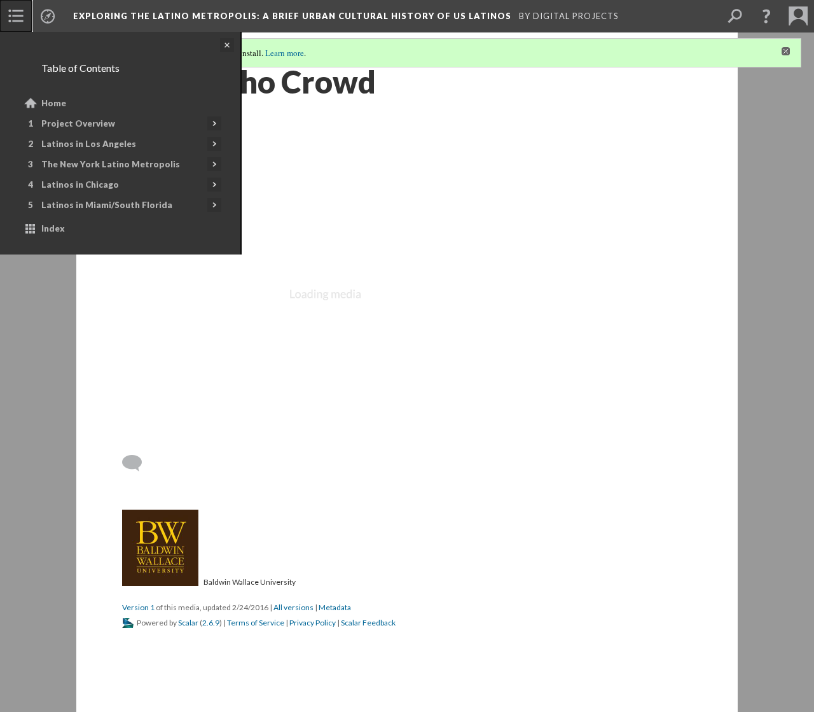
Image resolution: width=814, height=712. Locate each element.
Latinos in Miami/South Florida (106, 205)
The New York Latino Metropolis (110, 164)
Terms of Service (255, 622)
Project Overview (78, 123)
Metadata (335, 607)
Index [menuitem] (53, 228)
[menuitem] (16, 16)
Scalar (188, 622)
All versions (293, 607)
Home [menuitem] (53, 103)
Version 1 (138, 607)
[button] (766, 16)
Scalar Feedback (368, 622)
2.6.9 (210, 622)
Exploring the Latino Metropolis (293, 16)
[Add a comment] (137, 463)
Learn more (284, 53)
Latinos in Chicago (80, 184)
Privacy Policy (312, 622)
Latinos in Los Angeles (88, 144)
